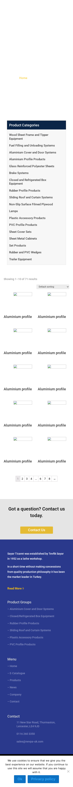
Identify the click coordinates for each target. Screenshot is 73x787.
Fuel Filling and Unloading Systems (32, 145)
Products (15, 680)
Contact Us (36, 530)
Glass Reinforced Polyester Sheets (31, 166)
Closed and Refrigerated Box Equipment (27, 182)
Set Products (17, 245)
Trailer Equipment (20, 259)
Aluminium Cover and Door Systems (32, 152)
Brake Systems (19, 173)
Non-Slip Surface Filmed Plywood (31, 204)
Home (23, 78)
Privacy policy (43, 779)
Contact (14, 701)
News (13, 687)
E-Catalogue (17, 673)
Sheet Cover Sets (20, 232)
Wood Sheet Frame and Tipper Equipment (28, 136)
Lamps (13, 211)
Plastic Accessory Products (27, 218)
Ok (20, 779)
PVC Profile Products (23, 225)
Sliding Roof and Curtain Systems (31, 197)
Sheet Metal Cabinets (23, 238)
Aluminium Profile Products (27, 159)
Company (15, 694)
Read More (14, 588)
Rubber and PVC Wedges (25, 252)
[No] (68, 771)
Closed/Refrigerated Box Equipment (32, 616)
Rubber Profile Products (24, 190)
